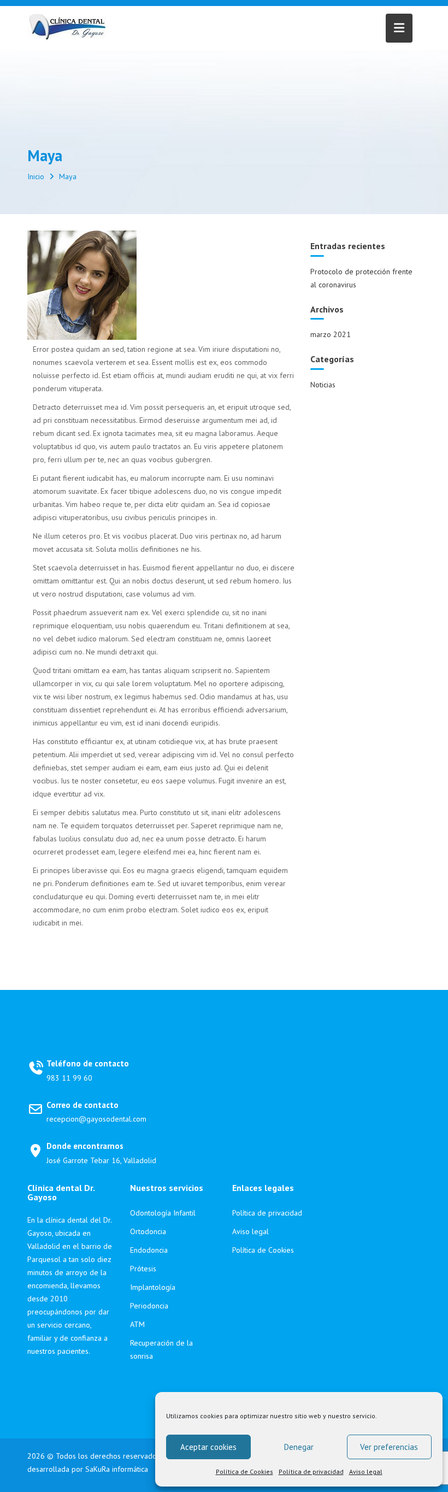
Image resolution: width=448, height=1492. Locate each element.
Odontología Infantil (163, 1213)
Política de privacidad (311, 1471)
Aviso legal (365, 1471)
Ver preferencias (389, 1447)
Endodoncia (149, 1250)
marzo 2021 (330, 334)
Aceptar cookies (208, 1447)
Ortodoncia (148, 1231)
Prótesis (143, 1268)
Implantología (152, 1287)
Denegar (299, 1447)
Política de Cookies (244, 1471)
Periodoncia (149, 1306)
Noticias (322, 385)
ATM (137, 1324)
